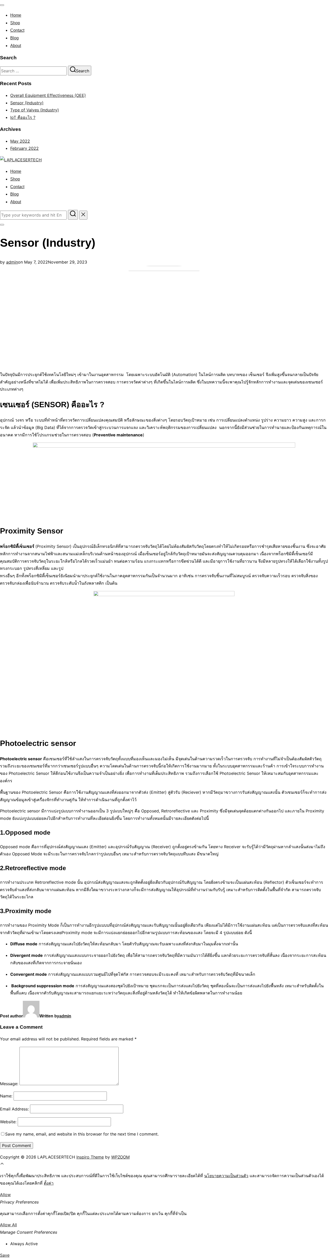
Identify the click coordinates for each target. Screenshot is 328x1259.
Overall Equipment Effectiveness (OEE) (48, 95)
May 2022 (20, 141)
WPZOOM (120, 1157)
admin (12, 262)
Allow (5, 1194)
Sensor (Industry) (27, 102)
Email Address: (14, 1108)
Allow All (8, 1224)
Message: (9, 1083)
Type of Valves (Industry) (34, 109)
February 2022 (24, 148)
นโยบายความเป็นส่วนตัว (226, 1175)
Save (4, 1255)
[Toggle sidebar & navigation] (2, 224)
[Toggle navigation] (2, 5)
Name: (6, 1095)
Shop (15, 23)
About (15, 45)
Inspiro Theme (90, 1157)
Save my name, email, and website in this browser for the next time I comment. (82, 1134)
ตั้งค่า (49, 1183)
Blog (14, 38)
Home (15, 15)
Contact (17, 30)
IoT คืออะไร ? (22, 117)
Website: (8, 1121)
